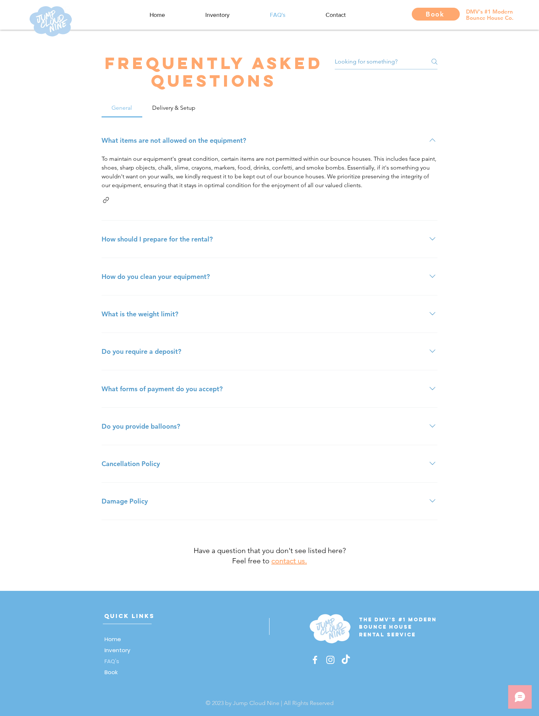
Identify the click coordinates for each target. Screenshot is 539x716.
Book (111, 672)
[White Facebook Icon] (314, 659)
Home (112, 639)
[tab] (122, 107)
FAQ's (111, 661)
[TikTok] (345, 659)
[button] (106, 200)
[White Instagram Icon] (330, 659)
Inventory (117, 650)
